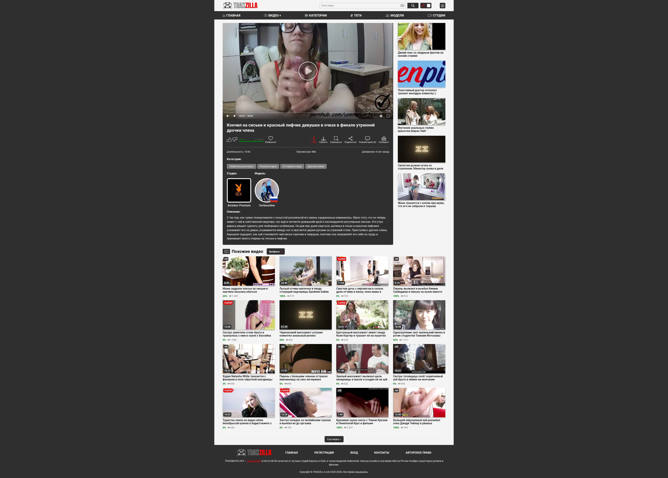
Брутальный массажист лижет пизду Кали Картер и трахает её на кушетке (361, 334)
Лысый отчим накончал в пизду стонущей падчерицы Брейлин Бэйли (304, 290)
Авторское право (418, 452)
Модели (397, 15)
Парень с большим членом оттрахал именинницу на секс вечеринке (304, 378)
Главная (233, 15)
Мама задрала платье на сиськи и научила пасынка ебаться (245, 290)
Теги (358, 15)
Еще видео (333, 439)
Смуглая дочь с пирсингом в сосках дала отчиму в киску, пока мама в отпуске (359, 290)
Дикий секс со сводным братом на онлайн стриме (420, 54)
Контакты (381, 452)
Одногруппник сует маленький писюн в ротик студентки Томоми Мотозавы (419, 334)
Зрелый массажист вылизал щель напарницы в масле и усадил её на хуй (361, 378)
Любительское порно (241, 166)
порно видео (254, 461)
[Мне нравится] (229, 140)
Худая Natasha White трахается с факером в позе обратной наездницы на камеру (247, 378)
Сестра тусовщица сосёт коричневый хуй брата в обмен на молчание (418, 378)
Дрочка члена (316, 166)
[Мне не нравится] (234, 140)
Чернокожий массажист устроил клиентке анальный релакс (301, 334)
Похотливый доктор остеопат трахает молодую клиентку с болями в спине (417, 92)
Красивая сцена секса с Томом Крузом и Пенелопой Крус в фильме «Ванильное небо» (361, 422)
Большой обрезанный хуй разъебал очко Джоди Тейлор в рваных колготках (416, 422)
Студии (439, 15)
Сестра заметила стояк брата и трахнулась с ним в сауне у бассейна (247, 334)
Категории (318, 15)
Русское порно (268, 166)
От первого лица (292, 166)
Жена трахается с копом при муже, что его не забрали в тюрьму (421, 205)
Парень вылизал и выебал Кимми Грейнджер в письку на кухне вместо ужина (417, 290)
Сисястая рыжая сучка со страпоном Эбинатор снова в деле (420, 167)
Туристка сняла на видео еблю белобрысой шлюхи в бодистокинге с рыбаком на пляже (247, 422)
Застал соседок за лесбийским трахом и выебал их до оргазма (305, 422)
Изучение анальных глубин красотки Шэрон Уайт (416, 129)
